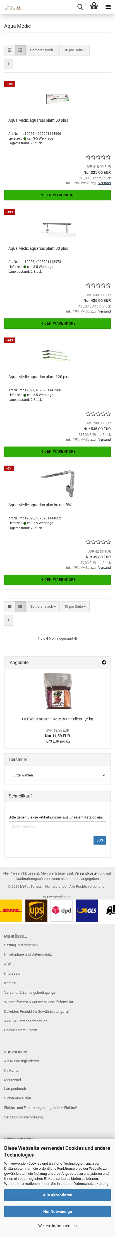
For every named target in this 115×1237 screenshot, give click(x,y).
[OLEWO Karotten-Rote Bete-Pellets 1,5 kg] (57, 691)
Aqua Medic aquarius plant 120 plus (39, 376)
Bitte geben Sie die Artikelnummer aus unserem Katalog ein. (56, 817)
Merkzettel (12, 1080)
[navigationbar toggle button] (108, 7)
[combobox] (43, 50)
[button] (9, 50)
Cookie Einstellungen (20, 1030)
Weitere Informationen (57, 1226)
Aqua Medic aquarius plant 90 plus (38, 248)
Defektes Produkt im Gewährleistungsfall (37, 1011)
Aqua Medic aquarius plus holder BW (39, 505)
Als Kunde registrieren (21, 1061)
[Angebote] (104, 663)
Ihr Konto (11, 1070)
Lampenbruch (15, 1088)
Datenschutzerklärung (90, 1183)
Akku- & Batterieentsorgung (25, 1021)
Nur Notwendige (57, 1211)
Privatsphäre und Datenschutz (28, 954)
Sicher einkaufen (17, 1098)
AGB (7, 964)
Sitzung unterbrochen (21, 945)
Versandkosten (87, 873)
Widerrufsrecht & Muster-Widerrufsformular (38, 1002)
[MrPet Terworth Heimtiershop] (11, 7)
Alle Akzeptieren (57, 1195)
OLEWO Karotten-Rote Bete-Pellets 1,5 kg (57, 719)
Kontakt (10, 983)
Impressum (13, 973)
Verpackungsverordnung (23, 1117)
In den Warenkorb (57, 195)
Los (100, 840)
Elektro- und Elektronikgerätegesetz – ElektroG (41, 1108)
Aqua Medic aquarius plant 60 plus (38, 120)
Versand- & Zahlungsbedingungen (31, 992)
